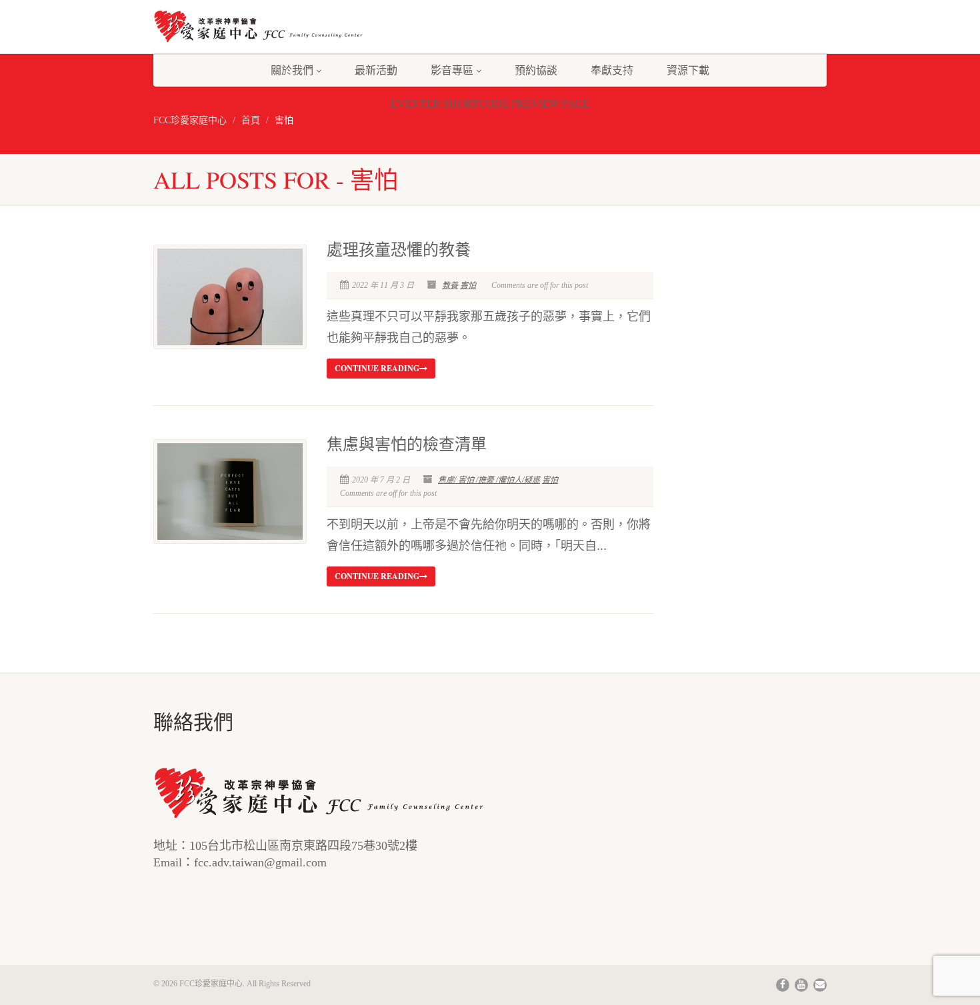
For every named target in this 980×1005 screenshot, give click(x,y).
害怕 (468, 285)
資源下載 (688, 70)
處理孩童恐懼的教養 (399, 250)
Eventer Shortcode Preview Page (490, 103)
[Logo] (259, 26)
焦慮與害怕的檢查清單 (407, 444)
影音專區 (452, 70)
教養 (450, 285)
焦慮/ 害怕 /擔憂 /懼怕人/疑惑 (489, 480)
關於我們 (292, 70)
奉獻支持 (612, 70)
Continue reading (377, 368)
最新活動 (376, 70)
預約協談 (536, 70)
